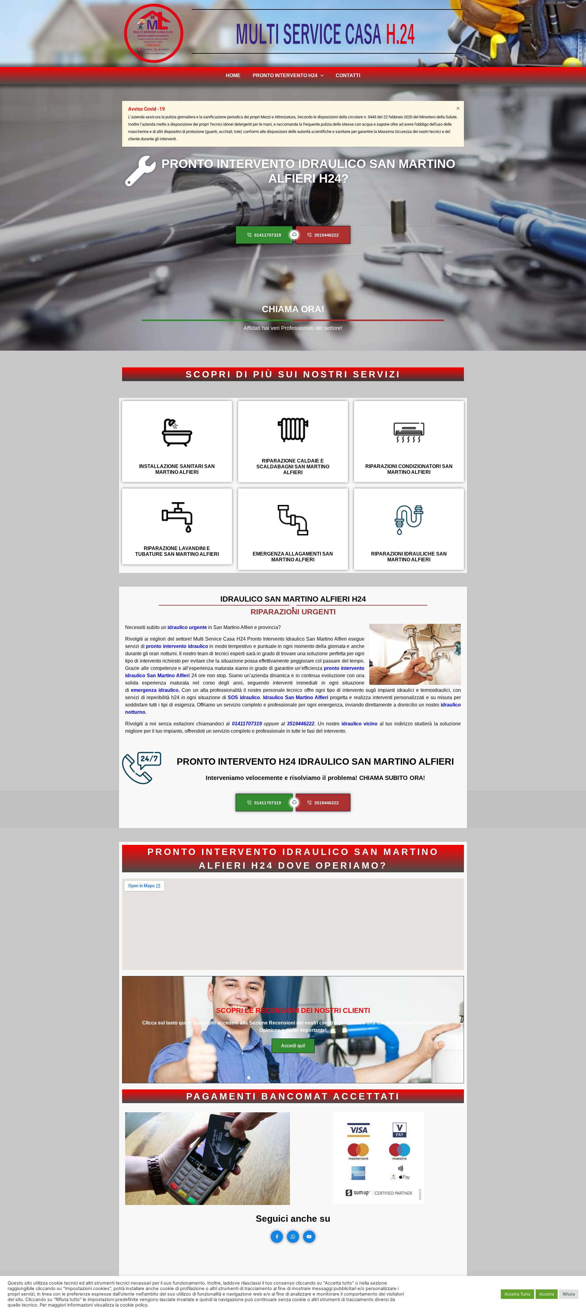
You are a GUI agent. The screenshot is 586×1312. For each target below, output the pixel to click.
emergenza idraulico (155, 690)
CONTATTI (348, 75)
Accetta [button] (546, 1294)
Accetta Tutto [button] (517, 1294)
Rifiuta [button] (569, 1294)
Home (233, 75)
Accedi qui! (293, 1046)
